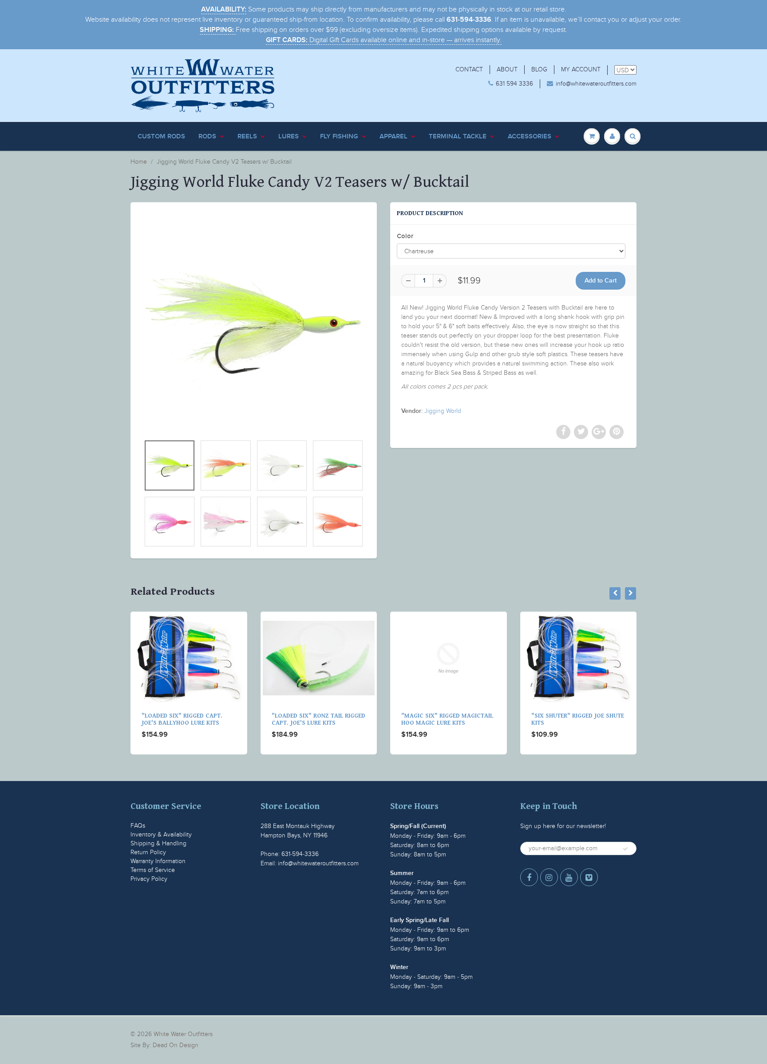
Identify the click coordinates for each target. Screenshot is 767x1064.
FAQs (137, 825)
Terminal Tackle (457, 136)
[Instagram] (549, 877)
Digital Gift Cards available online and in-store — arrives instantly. (384, 39)
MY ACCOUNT (581, 69)
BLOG (539, 69)
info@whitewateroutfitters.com (596, 83)
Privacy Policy (148, 879)
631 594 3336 (514, 83)
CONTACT (469, 69)
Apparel (393, 136)
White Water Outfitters (183, 1034)
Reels (247, 136)
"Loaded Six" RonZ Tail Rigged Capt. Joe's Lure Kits (318, 719)
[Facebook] (529, 877)
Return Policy (148, 852)
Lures (288, 136)
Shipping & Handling (158, 843)
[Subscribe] (625, 849)
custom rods (161, 136)
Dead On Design (175, 1045)
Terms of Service (152, 870)
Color (405, 236)
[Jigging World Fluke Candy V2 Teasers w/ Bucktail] (254, 323)
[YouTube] (569, 877)
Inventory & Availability (161, 834)
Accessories (529, 136)
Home (138, 161)
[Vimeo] (589, 877)
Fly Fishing (339, 136)
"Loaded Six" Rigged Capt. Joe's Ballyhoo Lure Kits (182, 719)
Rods (207, 136)
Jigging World (442, 411)
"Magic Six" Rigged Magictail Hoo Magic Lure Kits (447, 719)
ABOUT (507, 69)
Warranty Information (158, 861)
